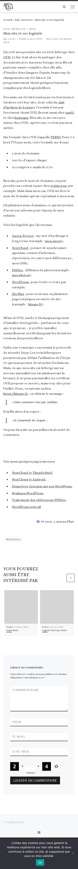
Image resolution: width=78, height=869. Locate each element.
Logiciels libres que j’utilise (54, 630)
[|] (8, 6)
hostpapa (21, 118)
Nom (16, 722)
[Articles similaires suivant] (71, 578)
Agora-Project (23, 236)
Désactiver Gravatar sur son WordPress (42, 486)
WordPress (20, 282)
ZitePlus (18, 294)
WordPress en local (26, 507)
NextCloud (20, 248)
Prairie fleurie (12, 630)
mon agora (53, 241)
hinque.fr (35, 304)
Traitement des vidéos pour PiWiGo (39, 500)
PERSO (56, 137)
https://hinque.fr (15, 394)
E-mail (19, 736)
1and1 (69, 112)
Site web (20, 751)
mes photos (20, 275)
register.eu (58, 186)
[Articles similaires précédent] (62, 578)
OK (40, 862)
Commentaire (25, 690)
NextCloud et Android (28, 479)
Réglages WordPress (27, 493)
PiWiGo (18, 270)
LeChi (11, 39)
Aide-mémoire (24, 19)
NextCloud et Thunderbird (32, 473)
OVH (6, 57)
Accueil (7, 19)
